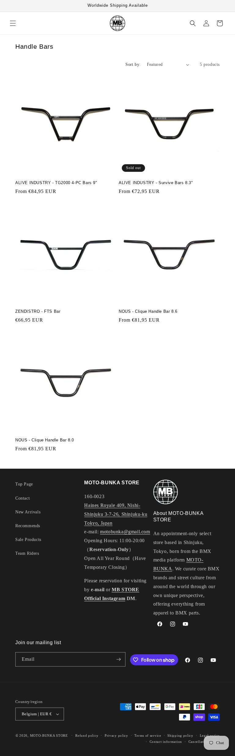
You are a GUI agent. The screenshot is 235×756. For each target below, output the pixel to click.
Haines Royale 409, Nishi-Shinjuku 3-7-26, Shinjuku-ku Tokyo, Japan (115, 514)
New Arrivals (27, 512)
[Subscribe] (118, 659)
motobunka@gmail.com (125, 531)
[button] (13, 23)
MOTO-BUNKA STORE (49, 735)
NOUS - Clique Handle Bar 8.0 (44, 440)
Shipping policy (180, 735)
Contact (22, 498)
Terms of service (147, 735)
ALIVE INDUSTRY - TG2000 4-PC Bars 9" (56, 182)
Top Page (24, 484)
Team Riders (27, 553)
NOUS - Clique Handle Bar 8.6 (148, 311)
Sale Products (28, 539)
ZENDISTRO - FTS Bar (37, 311)
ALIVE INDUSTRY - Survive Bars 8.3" (156, 182)
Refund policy (86, 735)
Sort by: (132, 64)
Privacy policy (116, 735)
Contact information (166, 741)
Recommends (27, 526)
